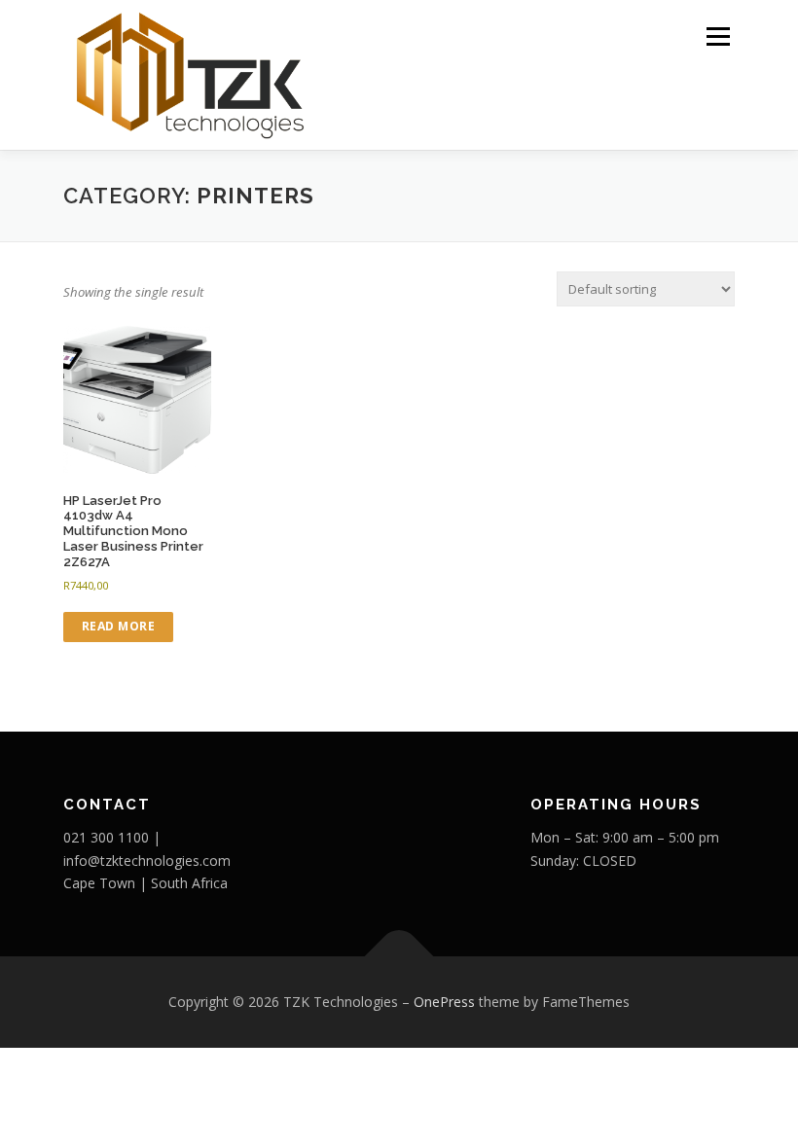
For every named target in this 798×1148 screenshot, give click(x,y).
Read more (119, 626)
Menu (718, 36)
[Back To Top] (399, 956)
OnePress (444, 1001)
